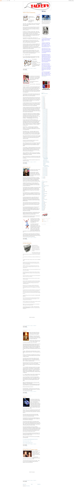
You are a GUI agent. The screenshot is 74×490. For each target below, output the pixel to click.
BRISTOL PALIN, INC (26, 167)
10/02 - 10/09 (45, 122)
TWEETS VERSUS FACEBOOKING (29, 12)
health (42, 198)
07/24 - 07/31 (45, 133)
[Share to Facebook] (25, 69)
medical (43, 201)
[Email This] (23, 69)
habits (42, 197)
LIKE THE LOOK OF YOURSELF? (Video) (30, 449)
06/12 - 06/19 (45, 140)
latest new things (44, 199)
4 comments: (34, 325)
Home (32, 484)
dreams (43, 192)
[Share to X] (24, 69)
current (42, 189)
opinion (26, 70)
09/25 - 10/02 (45, 123)
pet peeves (43, 204)
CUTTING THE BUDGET (27, 243)
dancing (43, 190)
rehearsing (43, 206)
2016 (43, 102)
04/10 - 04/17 (45, 150)
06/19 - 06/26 (45, 139)
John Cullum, (44, 67)
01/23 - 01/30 (45, 172)
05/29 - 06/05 (45, 142)
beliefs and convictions (44, 185)
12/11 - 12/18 (45, 111)
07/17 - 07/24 (45, 134)
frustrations (43, 196)
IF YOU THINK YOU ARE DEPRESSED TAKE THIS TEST (30, 439)
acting (42, 182)
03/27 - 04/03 (45, 152)
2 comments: (34, 68)
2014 (43, 104)
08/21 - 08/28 (45, 129)
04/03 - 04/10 (45, 151)
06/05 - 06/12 (45, 141)
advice (42, 184)
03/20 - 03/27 (45, 153)
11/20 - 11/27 (45, 114)
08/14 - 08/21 (45, 130)
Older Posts (38, 484)
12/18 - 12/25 (45, 110)
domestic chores (44, 191)
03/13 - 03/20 (45, 154)
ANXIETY (24, 397)
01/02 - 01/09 (45, 175)
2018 (43, 100)
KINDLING (25, 331)
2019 (43, 99)
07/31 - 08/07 (45, 132)
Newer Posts (24, 484)
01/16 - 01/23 (45, 173)
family (42, 194)
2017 (43, 101)
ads (42, 183)
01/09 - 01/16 (45, 174)
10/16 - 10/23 (45, 120)
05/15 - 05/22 (45, 144)
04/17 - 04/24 (45, 149)
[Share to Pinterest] (26, 69)
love (42, 200)
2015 (43, 103)
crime (42, 187)
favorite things (43, 195)
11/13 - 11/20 (45, 115)
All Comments (44, 221)
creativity (43, 186)
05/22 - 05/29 (45, 143)
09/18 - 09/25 (45, 124)
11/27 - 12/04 (45, 113)
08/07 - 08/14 (45, 131)
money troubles (44, 202)
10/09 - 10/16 (45, 121)
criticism (43, 188)
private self (43, 205)
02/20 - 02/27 (45, 167)
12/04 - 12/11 (45, 112)
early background (44, 193)
